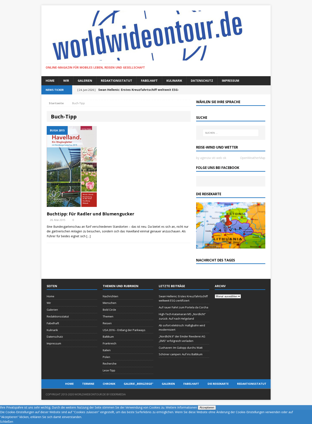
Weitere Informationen (181, 407)
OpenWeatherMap (252, 158)
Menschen (109, 303)
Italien (107, 350)
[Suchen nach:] (231, 132)
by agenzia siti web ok (211, 158)
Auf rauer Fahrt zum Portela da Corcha (183, 307)
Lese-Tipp (109, 370)
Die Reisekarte (218, 384)
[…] (88, 236)
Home (50, 81)
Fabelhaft (149, 81)
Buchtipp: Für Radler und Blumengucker (90, 214)
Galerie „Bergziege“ (138, 384)
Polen (106, 357)
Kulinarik (174, 81)
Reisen (107, 323)
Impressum (230, 81)
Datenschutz (202, 81)
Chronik (109, 384)
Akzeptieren (207, 407)
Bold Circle (109, 310)
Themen (108, 316)
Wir (66, 81)
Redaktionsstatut (116, 81)
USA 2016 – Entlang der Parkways (124, 330)
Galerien (85, 81)
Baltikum (108, 336)
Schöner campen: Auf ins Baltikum (180, 354)
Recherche (110, 363)
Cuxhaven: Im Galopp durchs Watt (180, 348)
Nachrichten (110, 296)
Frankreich (109, 343)
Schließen (6, 422)
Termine (88, 384)
